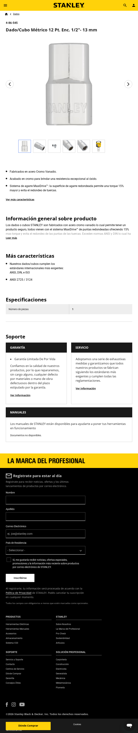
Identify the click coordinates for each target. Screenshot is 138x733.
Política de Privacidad (18, 592)
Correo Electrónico (16, 526)
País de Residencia (16, 542)
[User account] (133, 5)
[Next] (128, 84)
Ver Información (20, 395)
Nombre (10, 492)
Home (6, 14)
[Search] (125, 5)
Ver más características (20, 199)
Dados (16, 14)
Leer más (11, 238)
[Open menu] (5, 5)
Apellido (10, 509)
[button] (7, 704)
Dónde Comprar (28, 725)
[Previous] (10, 84)
